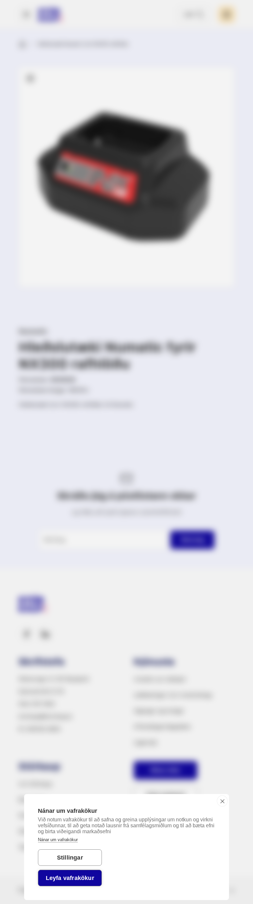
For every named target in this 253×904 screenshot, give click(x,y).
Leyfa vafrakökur (70, 878)
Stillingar (70, 857)
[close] (222, 801)
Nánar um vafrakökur (58, 839)
